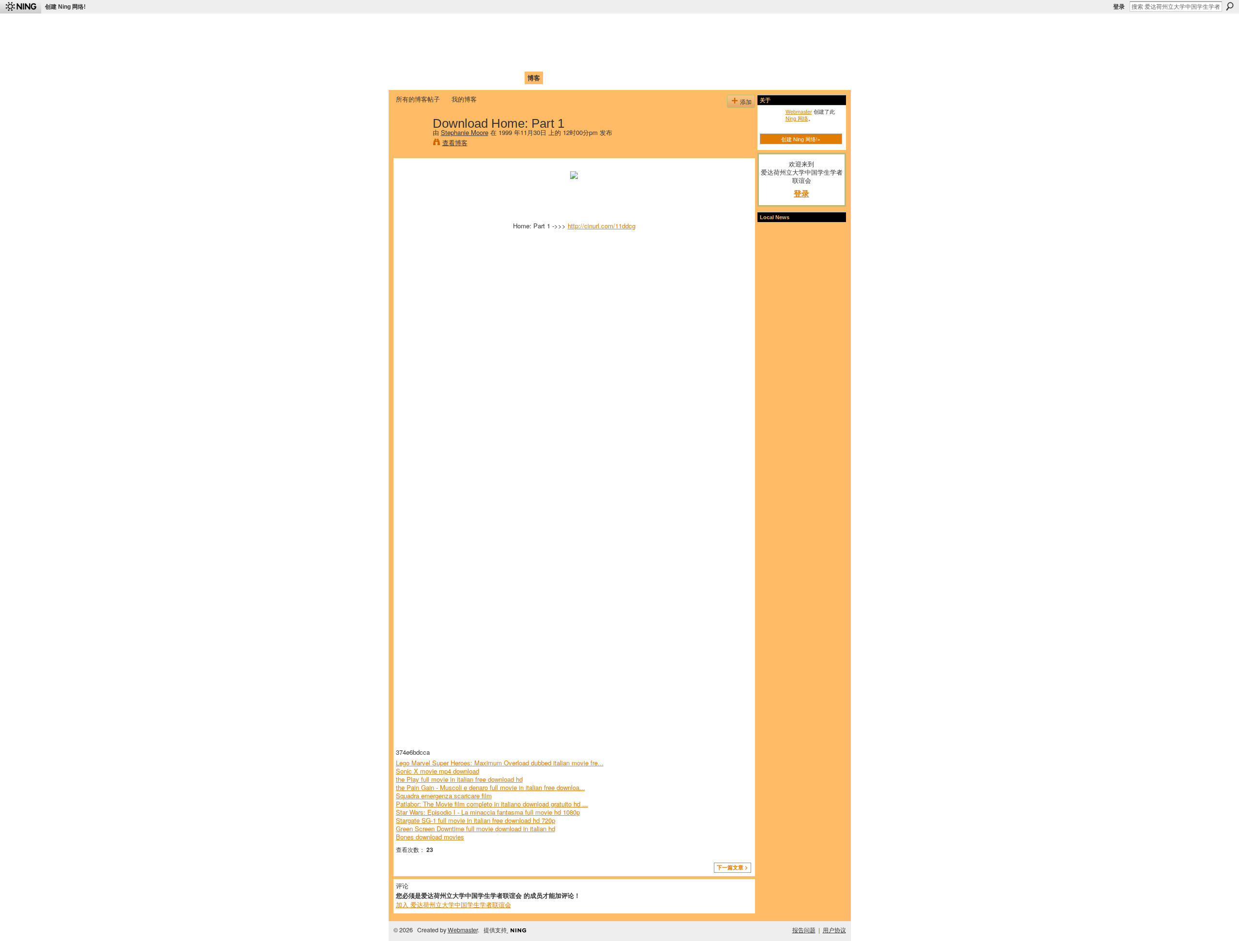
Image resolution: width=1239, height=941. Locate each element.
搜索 (1230, 6)
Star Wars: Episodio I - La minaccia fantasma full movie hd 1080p (488, 812)
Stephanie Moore (464, 132)
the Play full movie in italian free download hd (459, 779)
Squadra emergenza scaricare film (444, 795)
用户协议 (834, 930)
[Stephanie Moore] (411, 143)
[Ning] (20, 7)
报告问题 (804, 930)
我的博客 (464, 99)
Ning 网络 (797, 118)
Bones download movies (430, 836)
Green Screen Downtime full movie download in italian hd (475, 828)
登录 (1119, 6)
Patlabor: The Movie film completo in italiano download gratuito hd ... (492, 803)
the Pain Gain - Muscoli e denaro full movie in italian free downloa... (490, 787)
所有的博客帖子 (418, 99)
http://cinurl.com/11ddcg (601, 225)
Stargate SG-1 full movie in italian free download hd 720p (475, 820)
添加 (746, 101)
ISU (572, 77)
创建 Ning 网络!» (800, 139)
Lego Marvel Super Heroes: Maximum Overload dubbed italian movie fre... (500, 762)
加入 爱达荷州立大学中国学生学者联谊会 (453, 904)
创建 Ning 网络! (65, 6)
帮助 (553, 77)
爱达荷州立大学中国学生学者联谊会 (523, 27)
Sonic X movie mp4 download (437, 771)
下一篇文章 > (732, 867)
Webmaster (799, 111)
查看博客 (455, 142)
